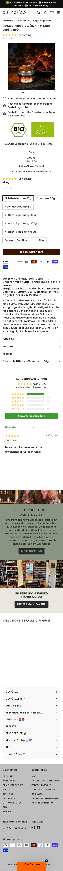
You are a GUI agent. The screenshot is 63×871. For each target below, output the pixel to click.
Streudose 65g (46, 198)
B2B (5, 807)
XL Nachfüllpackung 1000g (21, 223)
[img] (12, 436)
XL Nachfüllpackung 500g (20, 215)
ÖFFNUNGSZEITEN (12, 802)
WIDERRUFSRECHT (41, 785)
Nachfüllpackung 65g (18, 206)
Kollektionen (23, 20)
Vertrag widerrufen (42, 802)
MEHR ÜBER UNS (31, 551)
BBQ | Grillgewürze (42, 20)
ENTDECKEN (9, 798)
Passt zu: (8, 339)
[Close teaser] (46, 860)
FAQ (5, 789)
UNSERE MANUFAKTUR (31, 604)
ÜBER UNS (8, 776)
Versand (39, 166)
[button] (10, 35)
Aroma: (7, 354)
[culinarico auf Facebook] (38, 827)
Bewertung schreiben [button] (31, 416)
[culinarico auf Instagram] (33, 827)
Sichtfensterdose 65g (18, 198)
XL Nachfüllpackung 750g (20, 231)
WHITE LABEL (9, 780)
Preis (31, 152)
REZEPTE (7, 811)
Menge (7, 182)
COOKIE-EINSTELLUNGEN (44, 798)
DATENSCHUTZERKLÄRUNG (45, 780)
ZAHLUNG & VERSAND (43, 789)
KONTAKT (8, 793)
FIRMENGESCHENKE (13, 785)
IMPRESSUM (37, 793)
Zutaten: (8, 346)
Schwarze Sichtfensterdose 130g (24, 240)
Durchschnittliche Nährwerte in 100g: (26, 361)
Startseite (8, 20)
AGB (33, 776)
